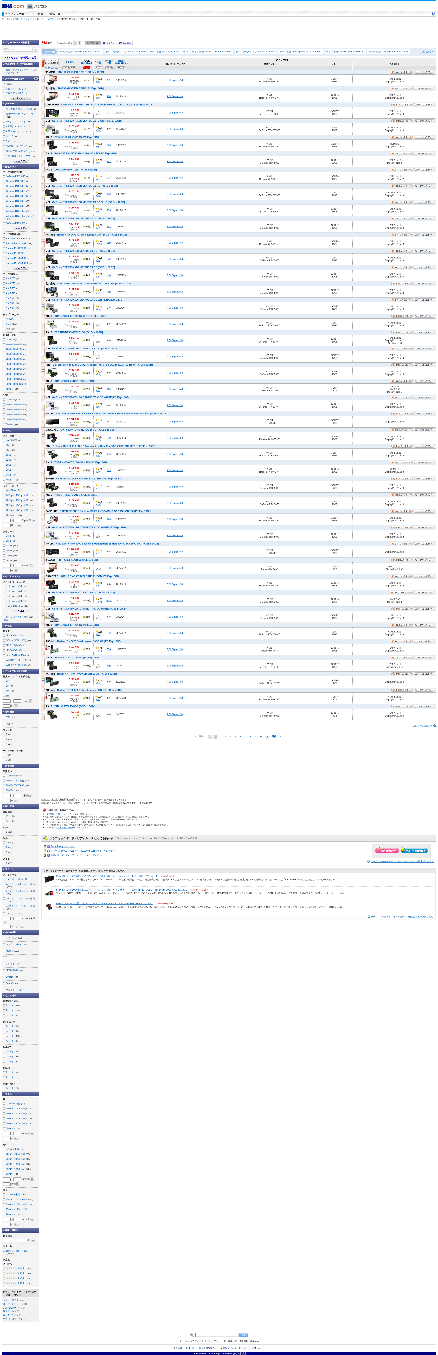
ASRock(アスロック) (19, 131)
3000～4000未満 (17, 354)
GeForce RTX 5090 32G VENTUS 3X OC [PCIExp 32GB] (80, 267)
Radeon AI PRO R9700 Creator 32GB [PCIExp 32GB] (81, 673)
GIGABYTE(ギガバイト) (21, 151)
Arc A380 (13, 303)
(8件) (98, 98)
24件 (109, 665)
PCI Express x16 (17, 606)
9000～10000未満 (17, 384)
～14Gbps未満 (15, 490)
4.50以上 (25, 1283)
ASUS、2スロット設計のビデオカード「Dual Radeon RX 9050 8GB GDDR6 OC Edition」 (104, 903)
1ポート (13, 1005)
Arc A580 (13, 298)
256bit (12, 550)
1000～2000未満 (17, 344)
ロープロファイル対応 (20, 617)
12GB (11, 460)
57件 (109, 259)
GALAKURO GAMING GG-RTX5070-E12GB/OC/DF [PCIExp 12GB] (89, 283)
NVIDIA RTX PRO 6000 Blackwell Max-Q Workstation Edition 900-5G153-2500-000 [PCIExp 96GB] (106, 413)
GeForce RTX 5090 (18, 176)
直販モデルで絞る (17, 88)
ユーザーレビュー (12, 1304)
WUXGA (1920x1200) (19, 660)
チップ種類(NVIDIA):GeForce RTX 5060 (388, 51)
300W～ (13, 790)
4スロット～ (14, 913)
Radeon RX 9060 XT (19, 258)
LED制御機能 (16, 970)
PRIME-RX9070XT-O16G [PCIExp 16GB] (73, 137)
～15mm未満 (15, 1149)
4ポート (12, 1015)
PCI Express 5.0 (175, 80)
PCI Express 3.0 (17, 596)
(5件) (98, 195)
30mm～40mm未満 (18, 1164)
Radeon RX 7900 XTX (19, 263)
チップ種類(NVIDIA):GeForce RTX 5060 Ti (301, 51)
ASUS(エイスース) (18, 126)
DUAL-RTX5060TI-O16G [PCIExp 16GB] (73, 625)
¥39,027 (74, 565)
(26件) (99, 244)
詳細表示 (127, 43)
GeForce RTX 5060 (18, 201)
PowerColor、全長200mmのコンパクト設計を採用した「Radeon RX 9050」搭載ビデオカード (107, 876)
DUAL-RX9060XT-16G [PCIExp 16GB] (71, 169)
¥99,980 (74, 110)
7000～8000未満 (16, 374)
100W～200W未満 (18, 780)
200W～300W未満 (18, 785)
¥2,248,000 (73, 419)
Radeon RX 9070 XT (19, 248)
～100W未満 (15, 775)
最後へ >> (277, 736)
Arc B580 (13, 288)
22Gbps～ (14, 515)
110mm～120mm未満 (20, 1199)
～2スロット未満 (17, 879)
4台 (11, 690)
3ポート (13, 1036)
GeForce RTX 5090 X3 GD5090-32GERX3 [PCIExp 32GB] (83, 478)
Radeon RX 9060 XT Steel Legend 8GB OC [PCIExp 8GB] (84, 690)
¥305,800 (74, 354)
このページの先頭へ (423, 725)
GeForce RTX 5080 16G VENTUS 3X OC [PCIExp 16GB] (80, 218)
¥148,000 (74, 289)
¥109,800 (74, 93)
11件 (109, 389)
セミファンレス (17, 944)
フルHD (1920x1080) (18, 655)
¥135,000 (74, 142)
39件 (109, 438)
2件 (109, 80)
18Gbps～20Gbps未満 (20, 505)
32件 (109, 145)
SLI (10, 957)
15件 (109, 454)
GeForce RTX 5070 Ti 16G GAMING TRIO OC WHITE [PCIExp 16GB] (88, 397)
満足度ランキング (12, 1315)
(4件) (98, 163)
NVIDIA (13, 319)
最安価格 (70, 62)
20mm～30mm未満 (18, 1159)
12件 (109, 519)
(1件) (98, 130)
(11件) (99, 650)
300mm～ (14, 1128)
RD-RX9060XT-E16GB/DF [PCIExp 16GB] (75, 72)
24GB (11, 474)
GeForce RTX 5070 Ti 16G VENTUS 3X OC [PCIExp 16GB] (82, 186)
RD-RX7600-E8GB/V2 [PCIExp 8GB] (72, 560)
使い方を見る (53, 68)
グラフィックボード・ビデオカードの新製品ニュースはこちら (402, 916)
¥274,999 (74, 224)
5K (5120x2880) (16, 645)
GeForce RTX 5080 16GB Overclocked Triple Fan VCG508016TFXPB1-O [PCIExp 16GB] (99, 364)
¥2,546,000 (73, 549)
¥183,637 (74, 126)
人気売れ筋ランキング (14, 1307)
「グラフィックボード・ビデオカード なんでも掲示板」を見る (402, 861)
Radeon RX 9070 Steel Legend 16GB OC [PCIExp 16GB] (83, 641)
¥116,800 (74, 435)
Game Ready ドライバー (62, 846)
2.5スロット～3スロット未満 (20, 892)
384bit (12, 560)
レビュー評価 (99, 62)
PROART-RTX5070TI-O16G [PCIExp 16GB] (74, 332)
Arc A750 (13, 283)
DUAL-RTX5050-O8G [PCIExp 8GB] (70, 706)
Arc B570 (13, 293)
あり (11, 816)
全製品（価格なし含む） (18, 1252)
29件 (109, 96)
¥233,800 (74, 663)
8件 (109, 226)
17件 (109, 194)
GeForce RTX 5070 (18, 191)
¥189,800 (74, 402)
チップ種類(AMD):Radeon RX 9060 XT (345, 51)
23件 (109, 568)
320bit (12, 555)
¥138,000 (74, 500)
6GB (11, 445)
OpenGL (13, 983)
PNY (11, 141)
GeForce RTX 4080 (18, 223)
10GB (11, 455)
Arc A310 (13, 308)
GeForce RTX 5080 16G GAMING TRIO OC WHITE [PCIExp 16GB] (86, 608)
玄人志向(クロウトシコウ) (22, 109)
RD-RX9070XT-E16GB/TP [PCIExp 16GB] (75, 88)
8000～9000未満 (17, 379)
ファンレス (14, 937)
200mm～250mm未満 (20, 1118)
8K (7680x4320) (17, 635)
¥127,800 (74, 532)
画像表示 (110, 43)
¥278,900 (74, 370)
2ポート (13, 1010)
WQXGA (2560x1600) (19, 665)
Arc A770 (13, 278)
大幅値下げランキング (14, 1319)
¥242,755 (74, 337)
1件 (109, 177)
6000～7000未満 (17, 369)
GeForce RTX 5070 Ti (20, 186)
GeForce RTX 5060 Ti (20, 196)
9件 (109, 275)
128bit (12, 545)
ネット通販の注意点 (64, 827)
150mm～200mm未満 (19, 1113)
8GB (11, 450)
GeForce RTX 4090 (18, 211)
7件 (109, 470)
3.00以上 (25, 1268)
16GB (12, 465)
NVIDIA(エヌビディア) (20, 146)
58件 (109, 649)
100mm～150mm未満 (19, 1108)
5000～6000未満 (17, 364)
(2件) (98, 179)
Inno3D (12, 136)
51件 (109, 243)
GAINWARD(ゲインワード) (19, 115)
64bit (11, 536)
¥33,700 (74, 386)
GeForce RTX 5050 (18, 206)
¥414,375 (74, 614)
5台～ (11, 695)
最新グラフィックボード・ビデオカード (21, 71)
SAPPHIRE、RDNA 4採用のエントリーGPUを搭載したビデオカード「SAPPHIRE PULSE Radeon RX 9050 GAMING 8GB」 (123, 889)
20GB (11, 469)
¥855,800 (74, 272)
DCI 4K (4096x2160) (19, 640)
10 (261, 736)
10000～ (13, 389)
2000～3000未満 (17, 349)
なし (11, 821)
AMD (12, 323)
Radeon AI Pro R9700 (19, 238)
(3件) (98, 211)
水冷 (10, 723)
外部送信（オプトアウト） (234, 1348)
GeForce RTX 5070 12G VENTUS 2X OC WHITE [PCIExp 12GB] (84, 299)
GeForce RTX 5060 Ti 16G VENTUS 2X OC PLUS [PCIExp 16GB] (85, 202)
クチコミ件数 (109, 62)
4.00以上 (25, 1278)
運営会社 (177, 1348)
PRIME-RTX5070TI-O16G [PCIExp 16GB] (73, 657)
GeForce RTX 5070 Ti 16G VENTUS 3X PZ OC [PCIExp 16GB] (84, 120)
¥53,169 (74, 711)
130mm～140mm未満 (20, 1209)
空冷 (11, 717)
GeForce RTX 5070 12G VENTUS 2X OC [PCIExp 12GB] (80, 251)
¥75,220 (74, 175)
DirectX (13, 977)
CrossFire (13, 964)
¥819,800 (74, 484)
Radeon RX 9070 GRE (19, 243)
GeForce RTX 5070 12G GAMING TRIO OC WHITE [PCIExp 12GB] (86, 527)
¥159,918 (74, 467)
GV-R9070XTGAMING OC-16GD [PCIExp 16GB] (80, 429)
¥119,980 (74, 451)
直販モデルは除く (18, 93)
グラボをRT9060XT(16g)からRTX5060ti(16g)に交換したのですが (82, 851)
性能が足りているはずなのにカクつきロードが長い (76, 855)
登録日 (121, 61)
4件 (109, 161)
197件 (109, 600)
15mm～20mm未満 (18, 1154)
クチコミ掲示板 (11, 1300)
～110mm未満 (16, 1194)
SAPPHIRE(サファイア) (21, 156)
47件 (109, 291)
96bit (11, 541)
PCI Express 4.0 (175, 389)
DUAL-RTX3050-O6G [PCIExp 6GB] (70, 381)
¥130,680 (74, 207)
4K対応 (13, 950)
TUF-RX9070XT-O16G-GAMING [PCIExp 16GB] (77, 462)
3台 (10, 686)
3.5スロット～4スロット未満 (20, 907)
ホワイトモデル (16, 990)
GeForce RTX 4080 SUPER (20, 217)
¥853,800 (74, 158)
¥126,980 (74, 516)
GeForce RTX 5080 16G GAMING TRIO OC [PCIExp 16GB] (82, 348)
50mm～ (13, 1174)
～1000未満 (14, 339)
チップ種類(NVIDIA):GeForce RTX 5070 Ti (81, 51)
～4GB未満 (14, 440)
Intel (11, 328)
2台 (10, 681)
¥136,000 (74, 240)
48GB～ (13, 479)
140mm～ (14, 1214)
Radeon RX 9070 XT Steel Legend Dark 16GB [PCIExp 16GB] (86, 234)
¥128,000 (74, 581)
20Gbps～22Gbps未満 (20, 510)
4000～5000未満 (17, 359)
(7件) (98, 81)
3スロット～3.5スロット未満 (20, 899)
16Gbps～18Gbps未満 (20, 500)
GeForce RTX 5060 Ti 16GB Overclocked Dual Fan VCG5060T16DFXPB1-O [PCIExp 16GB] (101, 446)
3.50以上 (25, 1273)
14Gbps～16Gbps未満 (20, 495)
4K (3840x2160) (16, 650)
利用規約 (190, 1348)
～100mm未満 (16, 1103)
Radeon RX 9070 (17, 253)
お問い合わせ (258, 1348)
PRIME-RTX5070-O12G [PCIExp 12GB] (72, 494)
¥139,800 (74, 321)
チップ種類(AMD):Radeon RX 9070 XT (169, 51)
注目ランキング (11, 1311)
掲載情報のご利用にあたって (59, 814)
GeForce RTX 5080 (18, 181)
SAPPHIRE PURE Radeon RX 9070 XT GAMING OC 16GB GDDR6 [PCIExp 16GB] (98, 511)
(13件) (99, 602)
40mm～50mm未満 (19, 1169)
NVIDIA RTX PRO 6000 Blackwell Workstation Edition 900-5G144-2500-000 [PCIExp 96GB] (102, 543)
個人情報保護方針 (208, 1348)
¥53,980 (74, 695)
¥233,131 (74, 191)
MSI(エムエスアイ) (19, 121)
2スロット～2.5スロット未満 (20, 885)
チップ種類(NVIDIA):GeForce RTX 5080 (256, 51)
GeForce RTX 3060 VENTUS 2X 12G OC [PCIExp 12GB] (80, 592)
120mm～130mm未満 (20, 1204)
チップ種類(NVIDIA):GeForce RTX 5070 (212, 51)
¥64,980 (74, 77)
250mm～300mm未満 (20, 1123)
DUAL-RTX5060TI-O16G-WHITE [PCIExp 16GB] (77, 316)
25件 (109, 633)
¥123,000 (74, 646)
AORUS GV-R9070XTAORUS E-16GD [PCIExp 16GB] (83, 576)
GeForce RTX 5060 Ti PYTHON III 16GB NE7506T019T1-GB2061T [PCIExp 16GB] (99, 104)
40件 (109, 210)
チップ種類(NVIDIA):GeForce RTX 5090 (126, 51)
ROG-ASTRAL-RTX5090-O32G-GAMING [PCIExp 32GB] (82, 153)
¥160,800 (74, 256)
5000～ (12, 424)
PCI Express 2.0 (17, 601)
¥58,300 (74, 598)
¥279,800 (74, 679)
